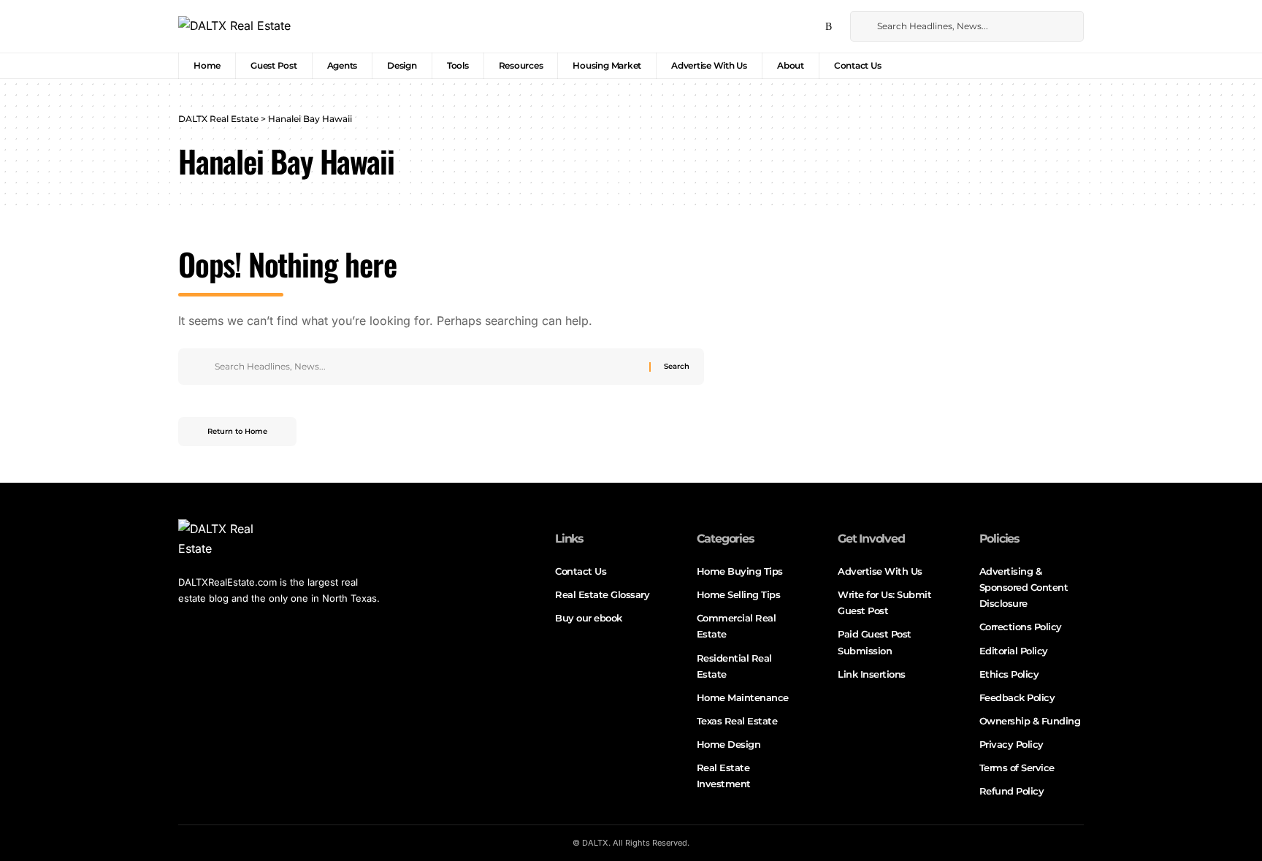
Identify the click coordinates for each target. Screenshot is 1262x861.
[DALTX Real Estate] (234, 26)
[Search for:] (426, 366)
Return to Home (237, 431)
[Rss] (828, 27)
